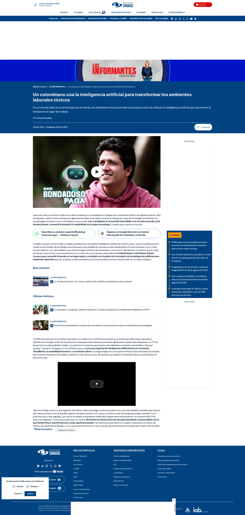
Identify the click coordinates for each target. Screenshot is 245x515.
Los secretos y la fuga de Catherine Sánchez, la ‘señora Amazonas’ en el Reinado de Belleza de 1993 (101, 309)
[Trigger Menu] (35, 4)
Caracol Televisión (80, 456)
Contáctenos (118, 473)
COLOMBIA (78, 12)
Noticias (20, 486)
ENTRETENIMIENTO (177, 12)
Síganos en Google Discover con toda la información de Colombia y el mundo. (128, 233)
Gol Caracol (77, 464)
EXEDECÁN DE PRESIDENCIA (73, 18)
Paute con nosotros (120, 485)
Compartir (203, 127)
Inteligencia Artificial (66, 430)
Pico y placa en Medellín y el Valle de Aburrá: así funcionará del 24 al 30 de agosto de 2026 (189, 279)
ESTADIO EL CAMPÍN (118, 18)
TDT (115, 464)
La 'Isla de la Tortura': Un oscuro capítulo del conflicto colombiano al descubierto (93, 281)
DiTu (75, 477)
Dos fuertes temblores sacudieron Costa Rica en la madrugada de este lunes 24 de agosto (191, 257)
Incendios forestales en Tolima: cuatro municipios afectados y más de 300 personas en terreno (190, 291)
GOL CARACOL (95, 12)
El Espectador (78, 481)
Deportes (34, 486)
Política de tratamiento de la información (172, 464)
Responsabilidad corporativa (168, 460)
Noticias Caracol (39, 87)
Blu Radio (77, 460)
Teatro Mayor (78, 485)
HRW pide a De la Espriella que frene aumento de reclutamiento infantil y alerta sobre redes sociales (189, 245)
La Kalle (76, 469)
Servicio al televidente (121, 456)
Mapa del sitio (118, 481)
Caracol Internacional (81, 489)
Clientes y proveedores (121, 477)
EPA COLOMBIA (161, 18)
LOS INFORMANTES (57, 87)
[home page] (122, 5)
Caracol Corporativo (81, 493)
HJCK (75, 473)
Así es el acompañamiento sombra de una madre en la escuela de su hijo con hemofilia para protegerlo (103, 325)
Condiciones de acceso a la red (169, 456)
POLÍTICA (64, 12)
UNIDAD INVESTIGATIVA (121, 12)
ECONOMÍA (141, 12)
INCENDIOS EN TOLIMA (97, 18)
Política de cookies (164, 469)
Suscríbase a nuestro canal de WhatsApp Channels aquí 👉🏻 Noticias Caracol (63, 233)
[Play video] (96, 172)
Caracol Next (78, 497)
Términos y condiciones (166, 473)
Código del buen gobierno (123, 469)
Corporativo (162, 477)
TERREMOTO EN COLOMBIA (140, 18)
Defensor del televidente (122, 460)
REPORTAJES (157, 12)
